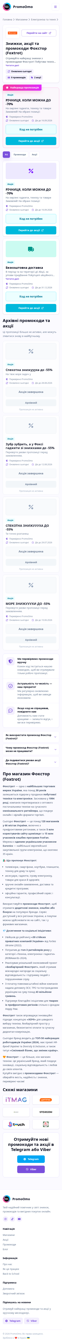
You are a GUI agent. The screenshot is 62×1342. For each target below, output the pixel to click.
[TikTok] (12, 1219)
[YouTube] (19, 1219)
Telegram (33, 1159)
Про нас (7, 1264)
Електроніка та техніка (43, 19)
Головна (7, 19)
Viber (33, 1169)
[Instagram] (5, 1219)
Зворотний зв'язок (14, 1293)
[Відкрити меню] (55, 7)
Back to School (11, 1273)
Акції (34, 154)
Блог (5, 1249)
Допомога (8, 1288)
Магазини (22, 19)
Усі (6, 154)
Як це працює (11, 1269)
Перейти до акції (29, 141)
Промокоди (20, 154)
